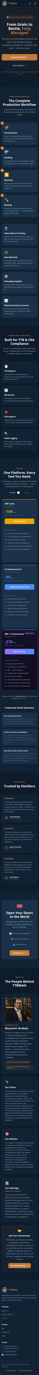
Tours (4, 1336)
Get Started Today (18, 1265)
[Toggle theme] (30, 3)
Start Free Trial (18, 57)
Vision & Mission (7, 1314)
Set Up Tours (18, 953)
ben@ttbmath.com (10, 1355)
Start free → (23, 698)
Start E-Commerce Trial (19, 587)
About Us (5, 1311)
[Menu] (35, 3)
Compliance (6, 1332)
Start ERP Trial (19, 521)
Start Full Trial (19, 651)
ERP (3, 1329)
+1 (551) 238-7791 (10, 1351)
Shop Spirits (18, 65)
